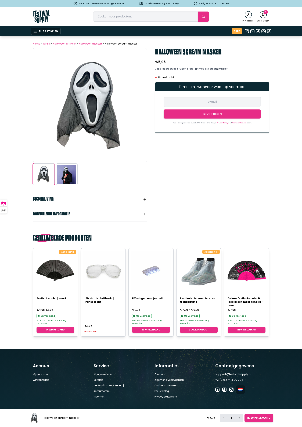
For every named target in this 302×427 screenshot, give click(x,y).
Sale (237, 31)
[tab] (90, 199)
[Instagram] (263, 31)
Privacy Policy (222, 123)
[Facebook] (258, 31)
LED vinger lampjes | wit (147, 298)
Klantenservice (103, 374)
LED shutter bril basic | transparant (99, 300)
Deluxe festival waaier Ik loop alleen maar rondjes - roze (245, 302)
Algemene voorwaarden (169, 380)
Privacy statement (165, 396)
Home (36, 43)
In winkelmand (55, 329)
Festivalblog (161, 391)
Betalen (98, 380)
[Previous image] (40, 105)
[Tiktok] (269, 31)
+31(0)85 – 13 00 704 (229, 380)
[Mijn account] (248, 14)
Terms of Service (239, 123)
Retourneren (101, 391)
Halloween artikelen (65, 43)
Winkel (47, 43)
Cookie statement (165, 385)
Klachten (99, 396)
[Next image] (139, 105)
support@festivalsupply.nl (233, 374)
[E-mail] (247, 31)
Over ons (160, 374)
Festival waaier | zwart (51, 298)
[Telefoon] (252, 31)
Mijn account (41, 374)
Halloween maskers (90, 43)
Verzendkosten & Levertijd (109, 385)
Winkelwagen (41, 380)
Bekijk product (199, 329)
